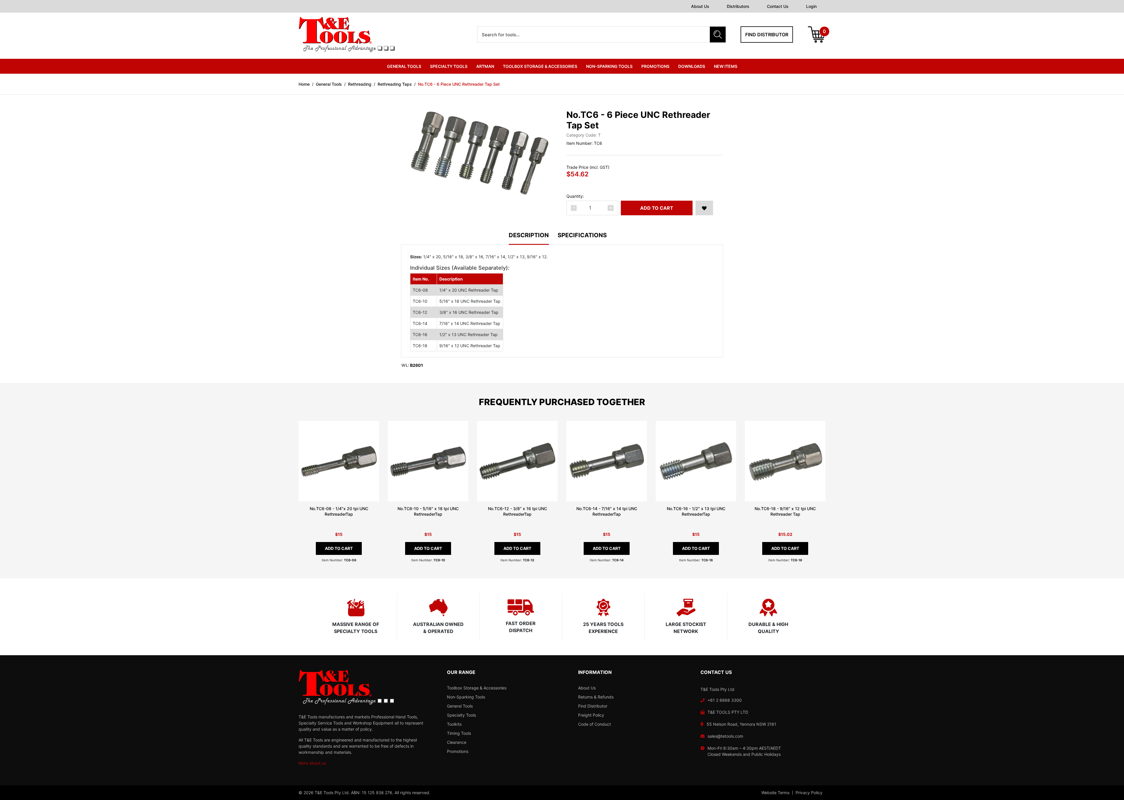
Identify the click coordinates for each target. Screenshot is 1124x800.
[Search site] (718, 34)
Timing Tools (459, 733)
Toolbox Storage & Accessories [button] (540, 66)
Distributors (738, 6)
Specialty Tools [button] (448, 66)
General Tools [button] (404, 66)
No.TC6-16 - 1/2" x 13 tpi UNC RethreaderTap (696, 511)
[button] (704, 208)
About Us (700, 6)
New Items (725, 66)
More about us (312, 763)
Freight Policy (591, 715)
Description (529, 235)
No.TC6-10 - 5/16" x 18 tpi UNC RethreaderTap (428, 511)
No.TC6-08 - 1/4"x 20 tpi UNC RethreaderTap (339, 511)
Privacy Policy (809, 793)
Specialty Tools (461, 715)
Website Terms (775, 793)
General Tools (460, 705)
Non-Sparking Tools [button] (609, 66)
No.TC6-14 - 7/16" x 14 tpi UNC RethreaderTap (606, 511)
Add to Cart (656, 208)
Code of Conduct (594, 724)
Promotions (655, 66)
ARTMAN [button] (485, 66)
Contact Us (778, 6)
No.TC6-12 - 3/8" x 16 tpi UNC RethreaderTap (517, 511)
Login (811, 6)
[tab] (533, 238)
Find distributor (766, 34)
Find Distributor (592, 705)
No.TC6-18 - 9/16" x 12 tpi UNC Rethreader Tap (785, 511)
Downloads (691, 66)
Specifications (582, 235)
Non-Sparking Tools (466, 696)
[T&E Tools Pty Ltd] (347, 34)
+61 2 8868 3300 (724, 700)
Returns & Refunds (596, 696)
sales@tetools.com (725, 736)
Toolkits (454, 724)
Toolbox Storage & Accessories (476, 687)
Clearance (456, 742)
